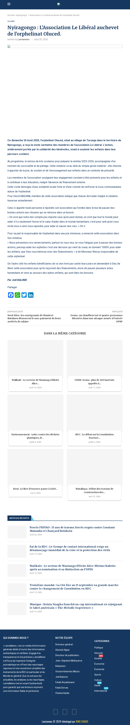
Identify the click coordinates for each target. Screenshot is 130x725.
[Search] (121, 4)
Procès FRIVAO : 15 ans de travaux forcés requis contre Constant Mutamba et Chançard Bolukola (72, 529)
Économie (99, 664)
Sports (97, 675)
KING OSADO (82, 721)
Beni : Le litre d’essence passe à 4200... (35, 488)
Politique (98, 648)
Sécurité (98, 653)
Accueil (10, 15)
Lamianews (23, 39)
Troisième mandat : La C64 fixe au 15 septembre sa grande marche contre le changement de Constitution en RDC (74, 586)
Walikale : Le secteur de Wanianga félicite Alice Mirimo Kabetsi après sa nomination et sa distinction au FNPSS (72, 567)
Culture (98, 680)
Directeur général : (64, 644)
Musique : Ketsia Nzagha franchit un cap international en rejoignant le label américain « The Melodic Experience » (76, 606)
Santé (97, 685)
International (100, 691)
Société (98, 658)
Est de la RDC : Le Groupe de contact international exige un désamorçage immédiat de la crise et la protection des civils (70, 548)
